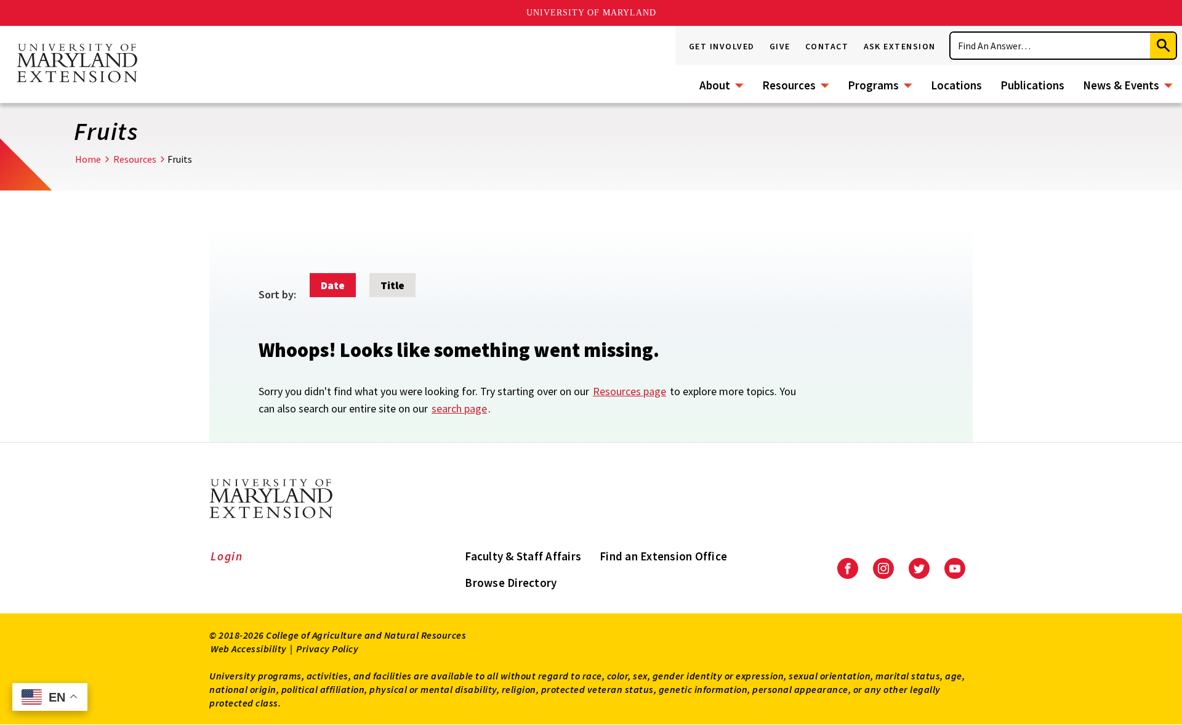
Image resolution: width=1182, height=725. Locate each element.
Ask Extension (900, 46)
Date (333, 285)
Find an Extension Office (663, 556)
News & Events (1121, 85)
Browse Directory (511, 582)
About (714, 85)
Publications (1032, 85)
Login (227, 556)
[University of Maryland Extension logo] (77, 64)
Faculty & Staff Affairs (523, 556)
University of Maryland (591, 12)
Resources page (629, 391)
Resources (789, 85)
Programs (873, 85)
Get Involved (722, 46)
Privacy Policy (327, 648)
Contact (827, 46)
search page (459, 408)
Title (392, 285)
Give (780, 46)
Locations (956, 85)
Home (88, 159)
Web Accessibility (249, 648)
